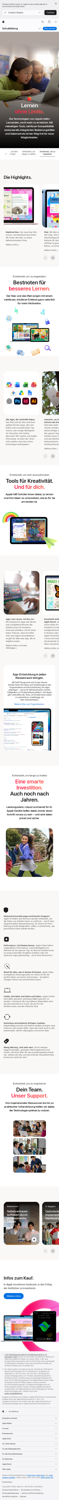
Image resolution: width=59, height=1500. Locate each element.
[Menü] (55, 22)
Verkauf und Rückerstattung (32, 1493)
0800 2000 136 (47, 1478)
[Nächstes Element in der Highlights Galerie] (52, 257)
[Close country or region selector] (56, 3)
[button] (22, 12)
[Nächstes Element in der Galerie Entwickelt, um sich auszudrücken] (52, 655)
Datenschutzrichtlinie (10, 1490)
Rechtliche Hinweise (10, 1497)
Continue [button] (50, 12)
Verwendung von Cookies (30, 1490)
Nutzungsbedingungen (10, 1493)
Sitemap (23, 1497)
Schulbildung (10, 28)
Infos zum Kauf (50, 28)
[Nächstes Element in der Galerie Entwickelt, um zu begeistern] (52, 456)
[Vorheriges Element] (6, 153)
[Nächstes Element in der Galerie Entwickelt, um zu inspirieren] (52, 1251)
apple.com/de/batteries (13, 1393)
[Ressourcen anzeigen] (21, 1223)
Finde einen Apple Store (35, 1475)
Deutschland (7, 1482)
